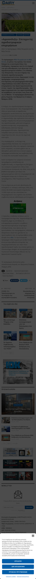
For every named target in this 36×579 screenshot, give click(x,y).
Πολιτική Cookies (11, 576)
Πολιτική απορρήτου (23, 576)
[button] (33, 536)
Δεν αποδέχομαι (18, 567)
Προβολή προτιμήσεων (18, 572)
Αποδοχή (18, 561)
